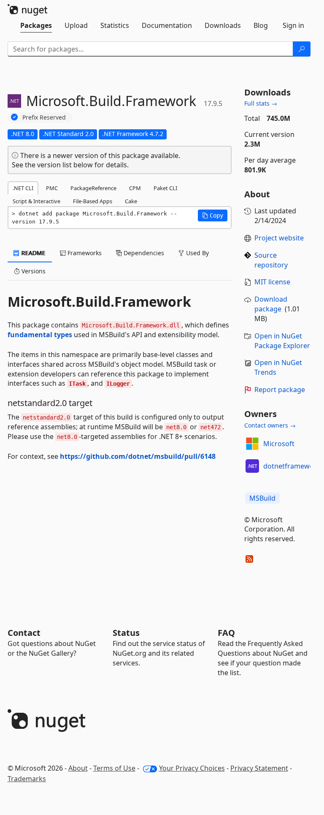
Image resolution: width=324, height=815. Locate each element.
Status (126, 632)
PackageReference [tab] (93, 188)
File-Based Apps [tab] (92, 201)
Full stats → (260, 103)
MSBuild (262, 498)
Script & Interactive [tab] (36, 201)
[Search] (301, 49)
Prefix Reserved (44, 117)
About (78, 768)
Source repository (271, 260)
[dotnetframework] (252, 466)
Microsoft (278, 443)
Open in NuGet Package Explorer (282, 340)
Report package (279, 389)
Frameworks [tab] (84, 253)
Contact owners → (270, 425)
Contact (24, 632)
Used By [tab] (196, 253)
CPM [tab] (135, 188)
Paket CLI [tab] (165, 188)
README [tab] (33, 253)
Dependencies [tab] (143, 253)
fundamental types (40, 334)
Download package (270, 303)
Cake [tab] (131, 201)
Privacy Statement (259, 768)
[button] (212, 215)
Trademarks (27, 778)
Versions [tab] (33, 271)
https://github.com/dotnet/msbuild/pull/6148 (138, 456)
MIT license (272, 281)
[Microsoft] (252, 443)
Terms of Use (114, 768)
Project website (279, 238)
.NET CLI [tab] (23, 188)
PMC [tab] (52, 188)
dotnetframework (292, 466)
